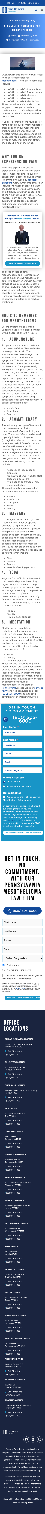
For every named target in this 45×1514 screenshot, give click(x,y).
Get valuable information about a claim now (23, 833)
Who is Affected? (13, 777)
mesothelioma (10, 80)
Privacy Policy (14, 820)
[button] (36, 10)
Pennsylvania (9, 688)
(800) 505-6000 (11, 694)
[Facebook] (26, 1439)
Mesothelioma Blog (19, 20)
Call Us (11, 3)
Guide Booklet (12, 793)
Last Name (9, 739)
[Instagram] (40, 1439)
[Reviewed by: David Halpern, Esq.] (7, 40)
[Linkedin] (33, 1439)
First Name (9, 727)
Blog (33, 20)
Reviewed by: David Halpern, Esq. (24, 40)
